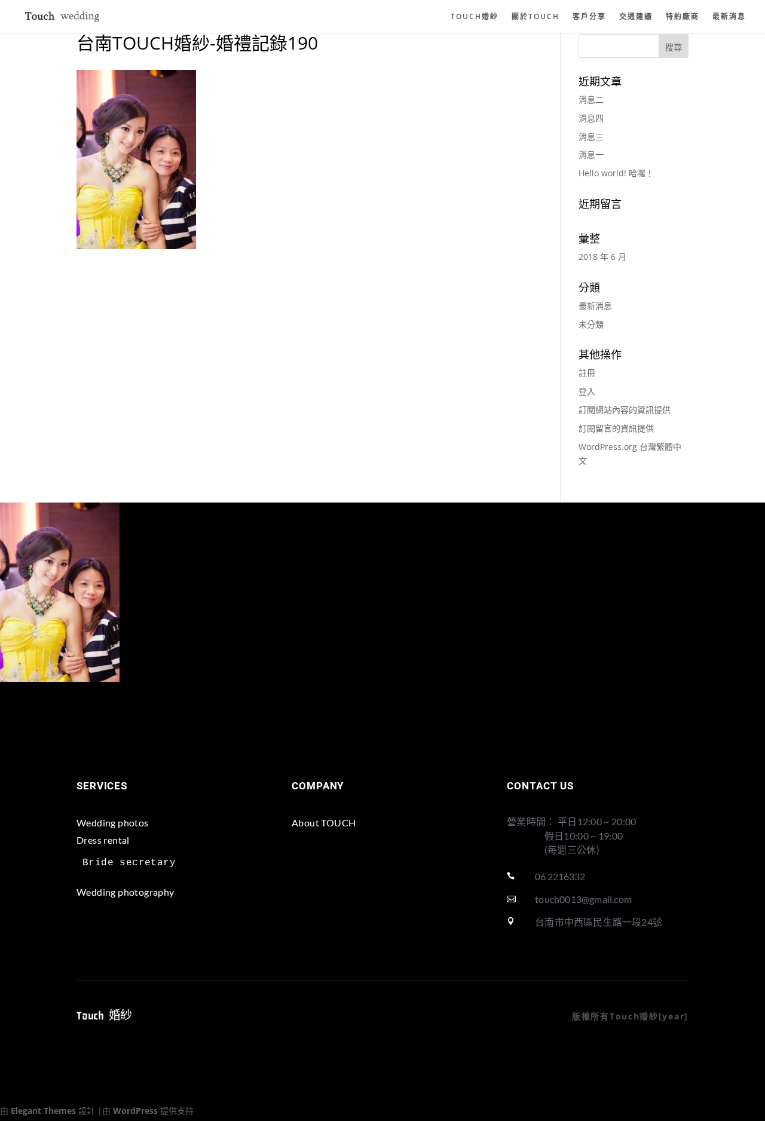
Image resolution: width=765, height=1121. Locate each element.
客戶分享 (589, 17)
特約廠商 (682, 17)
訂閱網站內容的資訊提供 (625, 409)
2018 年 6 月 (602, 256)
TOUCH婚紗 (474, 17)
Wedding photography (125, 892)
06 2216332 (560, 876)
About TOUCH (324, 822)
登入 (587, 391)
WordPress (135, 1110)
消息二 (591, 99)
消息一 (591, 154)
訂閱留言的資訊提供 (616, 428)
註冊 (587, 372)
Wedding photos (112, 822)
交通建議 (636, 17)
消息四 (591, 118)
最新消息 (729, 17)
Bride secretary (129, 862)
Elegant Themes (43, 1110)
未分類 (591, 324)
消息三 (591, 136)
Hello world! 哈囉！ (616, 173)
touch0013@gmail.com (583, 899)
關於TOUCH (535, 17)
